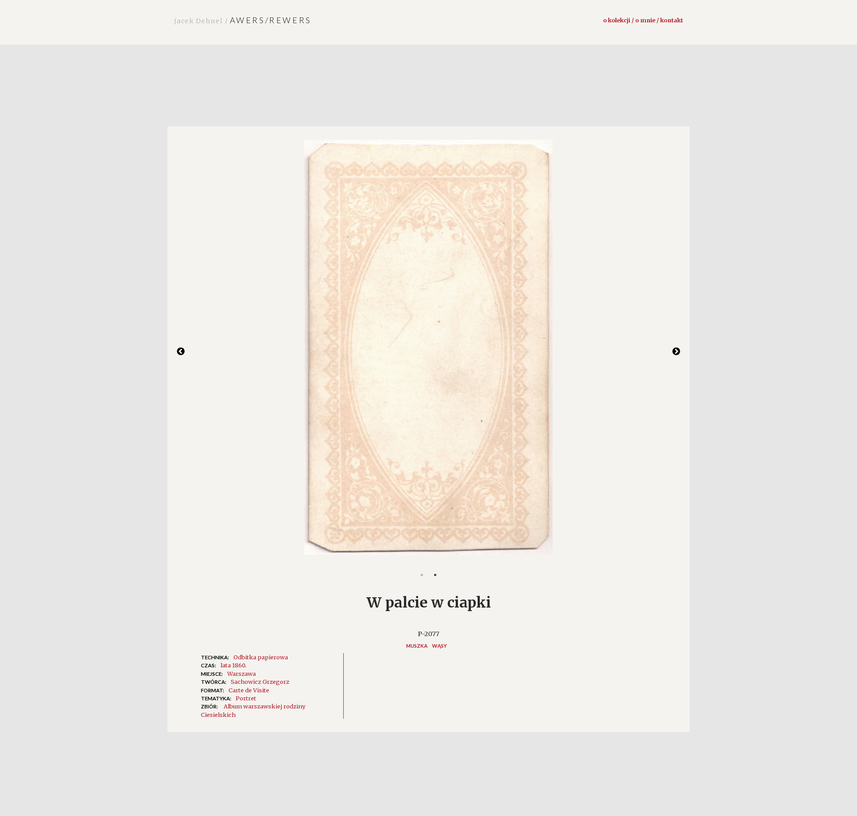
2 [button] (435, 574)
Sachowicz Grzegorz (260, 681)
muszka (417, 646)
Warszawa (241, 673)
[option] (428, 352)
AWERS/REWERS (243, 20)
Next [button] (676, 351)
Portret (246, 698)
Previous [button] (180, 351)
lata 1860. (233, 665)
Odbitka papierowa (260, 657)
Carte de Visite (249, 690)
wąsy (439, 646)
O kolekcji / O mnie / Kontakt (643, 20)
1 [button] (421, 574)
